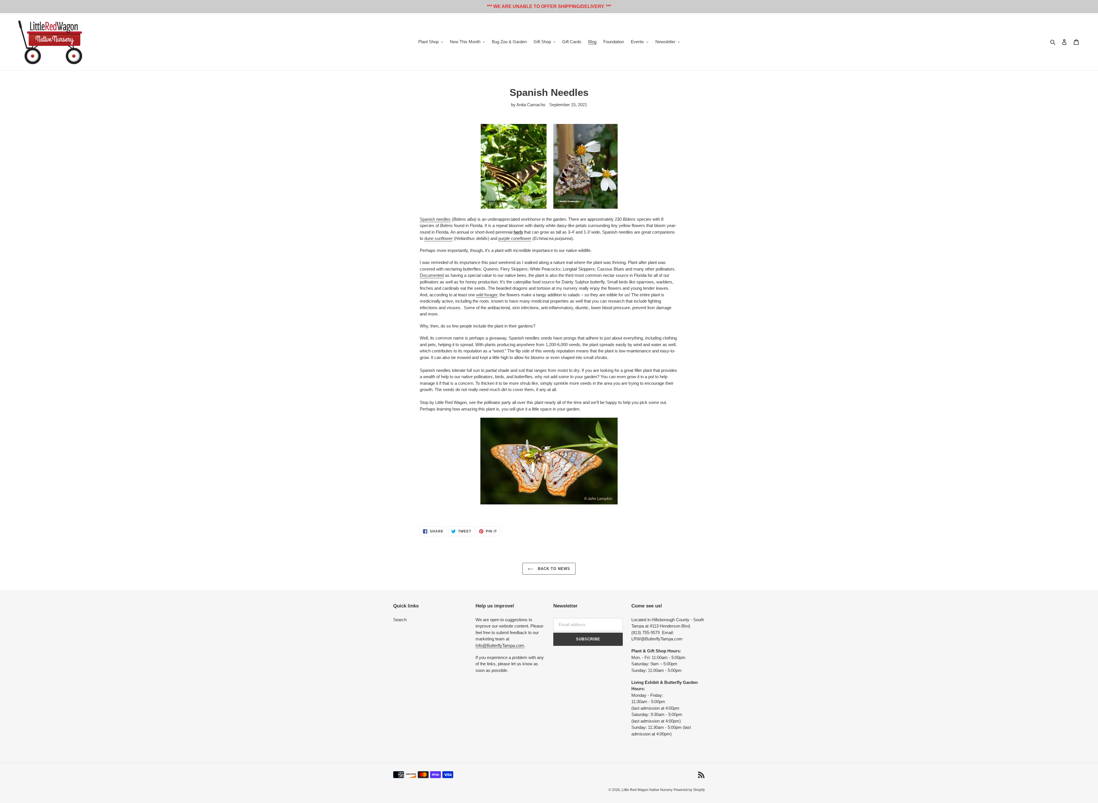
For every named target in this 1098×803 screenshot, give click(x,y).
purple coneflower (514, 238)
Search (400, 619)
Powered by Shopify (689, 790)
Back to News (553, 569)
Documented (432, 275)
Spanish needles (435, 219)
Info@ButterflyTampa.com (500, 645)
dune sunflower (438, 238)
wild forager (486, 294)
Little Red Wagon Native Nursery (647, 790)
